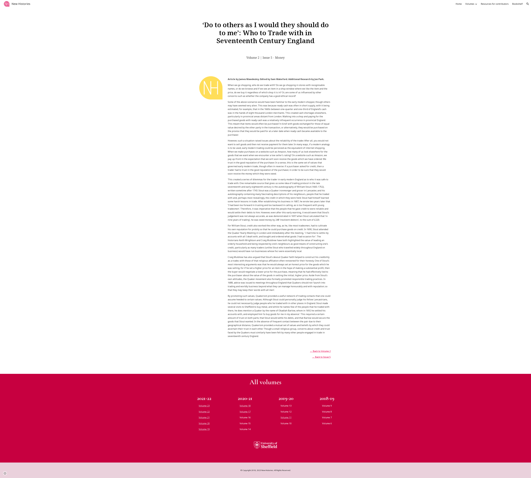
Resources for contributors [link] (495, 3)
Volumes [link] (469, 3)
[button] (527, 4)
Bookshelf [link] (517, 3)
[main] (265, 33)
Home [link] (459, 3)
